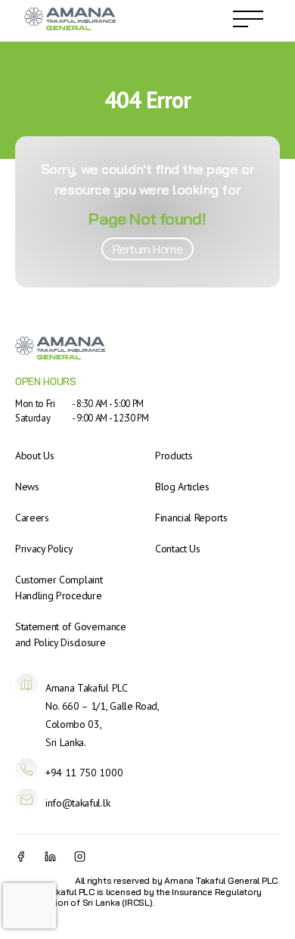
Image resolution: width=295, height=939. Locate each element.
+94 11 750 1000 (84, 772)
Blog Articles (182, 486)
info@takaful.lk (77, 803)
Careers (32, 517)
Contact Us (177, 548)
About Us (34, 455)
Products (173, 455)
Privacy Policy (44, 548)
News (27, 486)
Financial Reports (191, 517)
